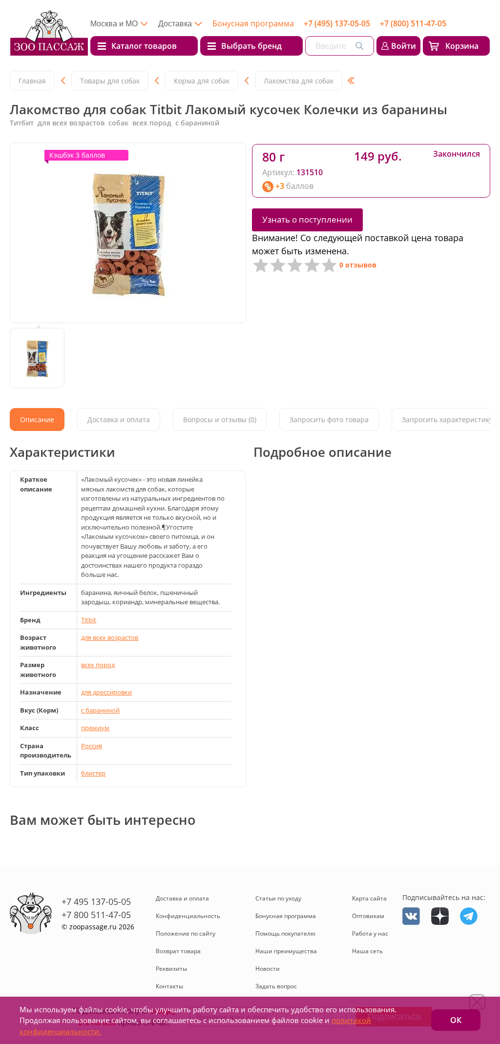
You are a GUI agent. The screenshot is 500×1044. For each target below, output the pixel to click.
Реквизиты (171, 968)
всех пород (98, 664)
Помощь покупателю (285, 933)
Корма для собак (201, 80)
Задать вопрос (276, 986)
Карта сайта (369, 898)
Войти (403, 46)
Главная (32, 80)
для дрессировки (106, 692)
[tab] (37, 419)
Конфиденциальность (188, 916)
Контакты (169, 986)
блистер (93, 773)
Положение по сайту (185, 933)
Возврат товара (178, 951)
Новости (267, 968)
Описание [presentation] (37, 419)
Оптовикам (368, 916)
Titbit (88, 619)
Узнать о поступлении (307, 219)
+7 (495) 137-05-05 (337, 23)
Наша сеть (367, 951)
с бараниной (100, 710)
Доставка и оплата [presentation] (118, 419)
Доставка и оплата (182, 898)
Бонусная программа (253, 23)
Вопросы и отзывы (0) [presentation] (219, 419)
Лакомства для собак (298, 80)
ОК (455, 1020)
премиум (95, 727)
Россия (91, 745)
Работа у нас (370, 933)
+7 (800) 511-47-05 (413, 23)
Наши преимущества (286, 951)
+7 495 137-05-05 (96, 901)
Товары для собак (110, 80)
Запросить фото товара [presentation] (329, 419)
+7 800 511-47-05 (96, 915)
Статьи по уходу (278, 898)
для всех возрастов (109, 637)
